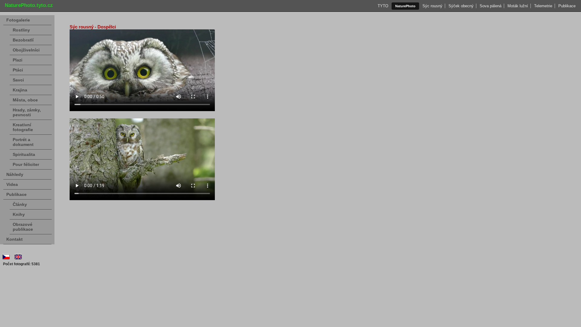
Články (20, 204)
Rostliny (21, 30)
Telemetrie (543, 6)
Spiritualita (24, 154)
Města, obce (25, 99)
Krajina (20, 90)
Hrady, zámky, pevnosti (27, 112)
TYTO (383, 6)
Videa (12, 184)
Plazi (17, 60)
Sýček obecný (461, 6)
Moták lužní (517, 6)
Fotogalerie (18, 20)
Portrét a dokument (23, 142)
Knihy (19, 214)
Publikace (567, 6)
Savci (18, 80)
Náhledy (14, 174)
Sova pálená (490, 6)
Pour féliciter (26, 164)
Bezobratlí (23, 40)
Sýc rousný (432, 6)
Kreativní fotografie (23, 127)
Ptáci (18, 70)
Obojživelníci (26, 50)
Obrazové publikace (23, 227)
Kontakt (14, 239)
